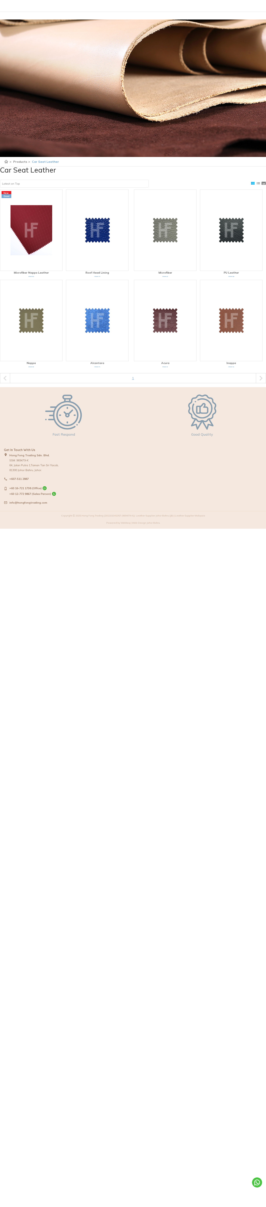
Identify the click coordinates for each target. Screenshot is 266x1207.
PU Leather (231, 272)
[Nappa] (31, 320)
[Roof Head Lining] (97, 230)
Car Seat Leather (45, 162)
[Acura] (165, 320)
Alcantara (97, 363)
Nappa (31, 363)
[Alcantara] (97, 320)
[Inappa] (231, 320)
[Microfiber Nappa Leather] (31, 230)
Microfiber (165, 272)
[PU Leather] (231, 230)
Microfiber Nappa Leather (31, 272)
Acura (165, 363)
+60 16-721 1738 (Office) (25, 488)
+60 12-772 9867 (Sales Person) (30, 494)
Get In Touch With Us (19, 450)
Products (21, 162)
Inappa (231, 363)
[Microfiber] (165, 230)
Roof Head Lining (97, 272)
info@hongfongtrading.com (28, 502)
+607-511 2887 (19, 479)
